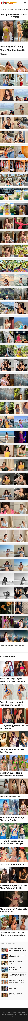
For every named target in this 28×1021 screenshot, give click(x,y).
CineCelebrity (3, 9)
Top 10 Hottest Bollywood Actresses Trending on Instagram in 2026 (17, 994)
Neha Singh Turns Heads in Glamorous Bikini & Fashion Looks (18, 949)
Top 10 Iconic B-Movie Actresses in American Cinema (17, 955)
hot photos (8, 645)
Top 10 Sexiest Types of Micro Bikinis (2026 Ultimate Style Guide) (16, 981)
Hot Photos (10, 9)
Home (14, 1017)
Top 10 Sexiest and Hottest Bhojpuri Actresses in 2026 (16, 962)
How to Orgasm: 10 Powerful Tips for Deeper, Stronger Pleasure (17, 975)
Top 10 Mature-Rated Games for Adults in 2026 (17, 968)
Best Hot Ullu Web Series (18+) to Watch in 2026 (17, 987)
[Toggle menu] (25, 3)
